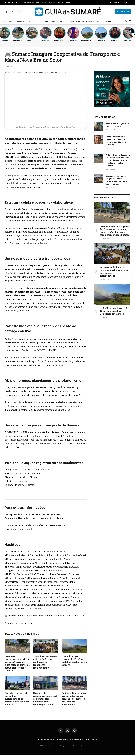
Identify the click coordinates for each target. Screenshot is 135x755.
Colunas (100, 21)
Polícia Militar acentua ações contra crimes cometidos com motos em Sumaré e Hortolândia (74, 699)
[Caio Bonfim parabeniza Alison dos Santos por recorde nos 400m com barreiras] (98, 139)
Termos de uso (46, 739)
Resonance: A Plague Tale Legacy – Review (117, 124)
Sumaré (54, 21)
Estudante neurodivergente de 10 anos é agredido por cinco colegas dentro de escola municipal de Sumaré (17, 663)
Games (71, 21)
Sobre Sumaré (115, 3)
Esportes (80, 21)
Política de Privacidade (70, 739)
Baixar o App (123, 11)
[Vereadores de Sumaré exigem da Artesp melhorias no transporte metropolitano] (45, 646)
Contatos (110, 21)
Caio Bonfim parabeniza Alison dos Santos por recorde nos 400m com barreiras (47, 3)
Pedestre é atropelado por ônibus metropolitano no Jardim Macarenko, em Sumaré (17, 699)
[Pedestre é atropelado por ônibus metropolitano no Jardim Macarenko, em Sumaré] (17, 683)
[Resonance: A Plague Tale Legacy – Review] (98, 126)
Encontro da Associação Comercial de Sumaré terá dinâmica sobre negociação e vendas (45, 699)
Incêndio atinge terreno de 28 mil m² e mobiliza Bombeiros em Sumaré (74, 660)
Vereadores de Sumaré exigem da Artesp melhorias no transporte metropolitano (45, 662)
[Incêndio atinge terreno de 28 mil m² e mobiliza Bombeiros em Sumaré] (74, 646)
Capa (46, 21)
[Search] (125, 21)
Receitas (90, 21)
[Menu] (130, 21)
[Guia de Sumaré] (67, 11)
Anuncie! (126, 3)
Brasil (62, 21)
